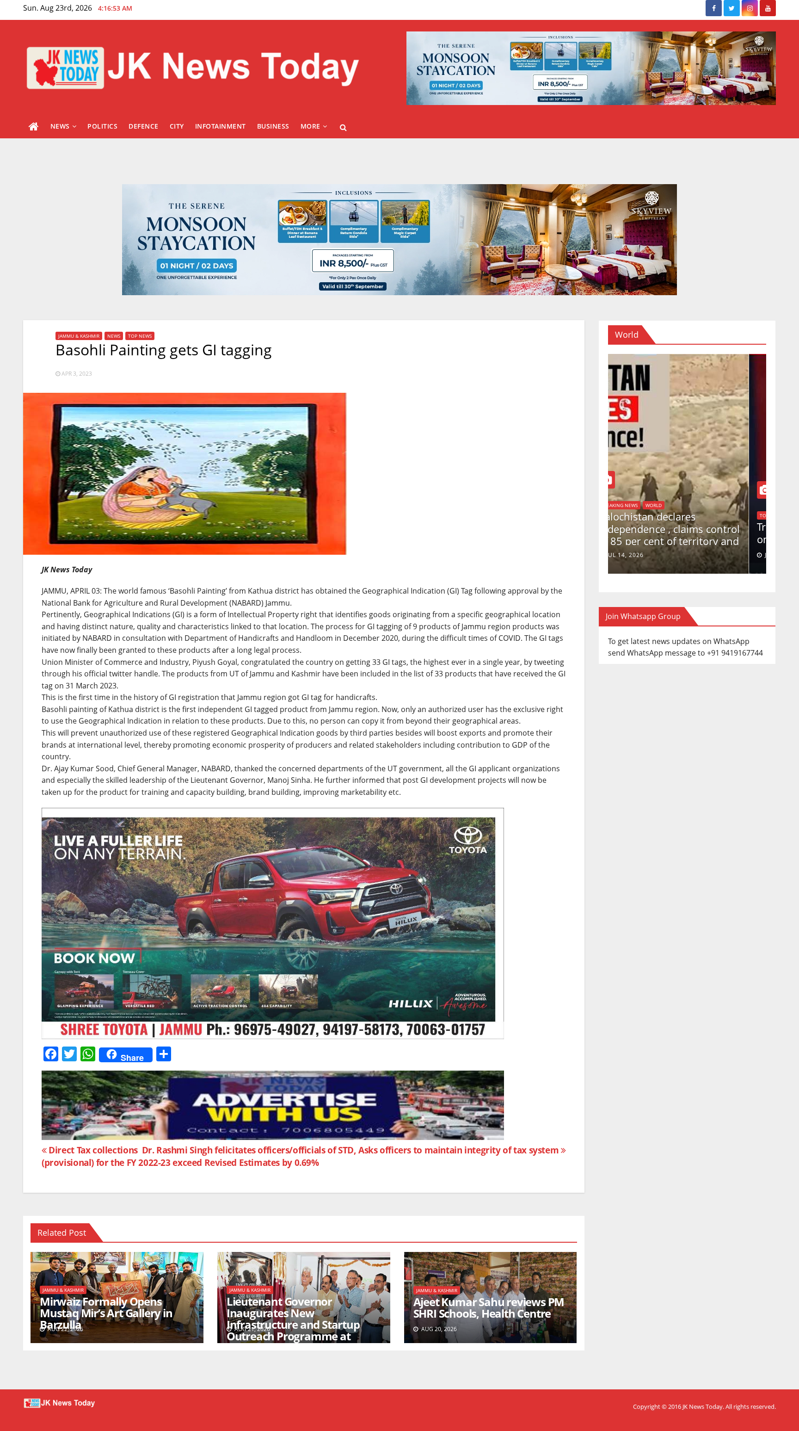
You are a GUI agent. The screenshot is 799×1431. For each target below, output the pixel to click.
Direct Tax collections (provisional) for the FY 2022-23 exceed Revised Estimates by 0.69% (180, 1156)
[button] (343, 127)
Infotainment (220, 126)
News (60, 126)
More (310, 126)
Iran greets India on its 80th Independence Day (682, 532)
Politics (102, 126)
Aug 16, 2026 (644, 555)
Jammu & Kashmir (78, 336)
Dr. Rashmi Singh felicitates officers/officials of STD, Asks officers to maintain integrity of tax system (351, 1150)
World (627, 515)
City (177, 126)
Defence (144, 126)
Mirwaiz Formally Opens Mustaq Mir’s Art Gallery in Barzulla (106, 1313)
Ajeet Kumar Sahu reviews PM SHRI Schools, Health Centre (489, 1307)
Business (273, 126)
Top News (140, 336)
